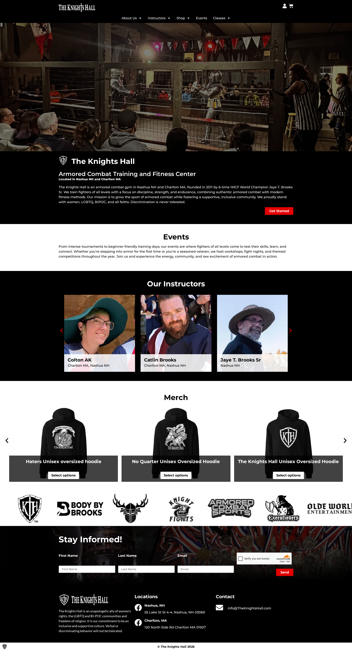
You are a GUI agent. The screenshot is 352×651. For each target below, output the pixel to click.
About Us (129, 18)
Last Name (127, 556)
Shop (181, 18)
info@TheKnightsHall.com (249, 608)
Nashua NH (146, 187)
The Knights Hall (72, 187)
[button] (61, 330)
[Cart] (291, 6)
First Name (68, 556)
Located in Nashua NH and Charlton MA (90, 179)
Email (182, 556)
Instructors (157, 18)
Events (201, 18)
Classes (219, 18)
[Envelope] (219, 607)
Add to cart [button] (288, 475)
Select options (63, 475)
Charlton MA (175, 187)
